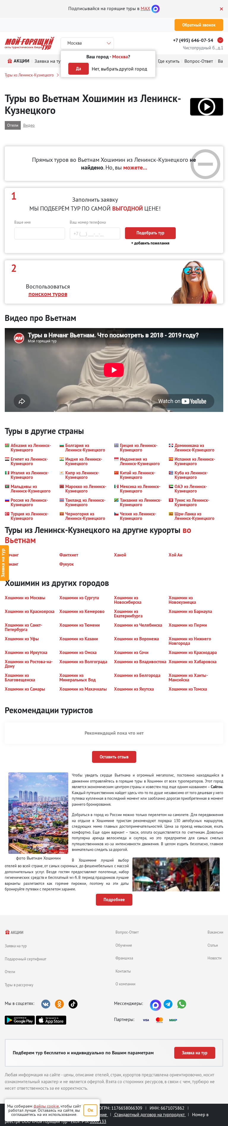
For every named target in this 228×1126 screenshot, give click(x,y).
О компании (125, 983)
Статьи (213, 945)
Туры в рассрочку (19, 984)
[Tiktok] (73, 1004)
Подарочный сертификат (25, 958)
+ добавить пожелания (150, 243)
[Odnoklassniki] (59, 1004)
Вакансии (215, 932)
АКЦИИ (16, 932)
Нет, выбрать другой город (119, 69)
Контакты (123, 971)
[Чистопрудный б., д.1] (221, 40)
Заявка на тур (16, 945)
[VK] (45, 1004)
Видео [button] (29, 125)
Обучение (123, 945)
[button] (206, 107)
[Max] (155, 8)
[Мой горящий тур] (29, 43)
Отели (10, 971)
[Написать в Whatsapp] (181, 1004)
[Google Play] (20, 1020)
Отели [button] (12, 125)
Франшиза (124, 958)
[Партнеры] (161, 1020)
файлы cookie (46, 1106)
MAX (145, 8)
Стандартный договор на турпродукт (149, 1114)
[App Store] (51, 1020)
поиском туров (47, 294)
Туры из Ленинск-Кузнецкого (29, 75)
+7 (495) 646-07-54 (193, 40)
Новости (214, 958)
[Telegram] (168, 1004)
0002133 (98, 1121)
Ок (90, 1110)
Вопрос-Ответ (127, 932)
